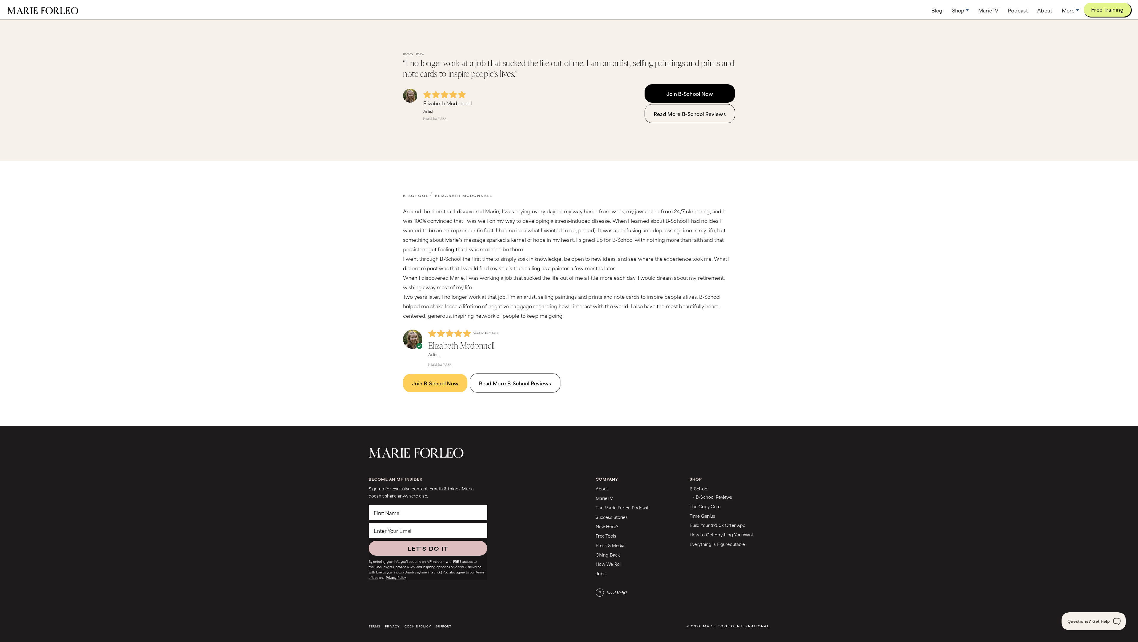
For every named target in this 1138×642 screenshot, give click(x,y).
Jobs (601, 573)
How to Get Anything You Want (722, 534)
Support (443, 626)
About (602, 488)
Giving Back (608, 554)
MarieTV (604, 498)
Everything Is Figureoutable (717, 544)
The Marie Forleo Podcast (622, 507)
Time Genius (702, 515)
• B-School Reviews (712, 496)
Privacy (392, 626)
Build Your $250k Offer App (718, 525)
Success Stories (612, 517)
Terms (374, 626)
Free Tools (606, 535)
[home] (42, 10)
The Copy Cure (705, 506)
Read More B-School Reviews (690, 113)
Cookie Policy (418, 626)
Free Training (1107, 9)
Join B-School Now (690, 93)
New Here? (607, 526)
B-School (415, 195)
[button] (960, 10)
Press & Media (610, 545)
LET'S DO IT (428, 548)
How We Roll (609, 563)
